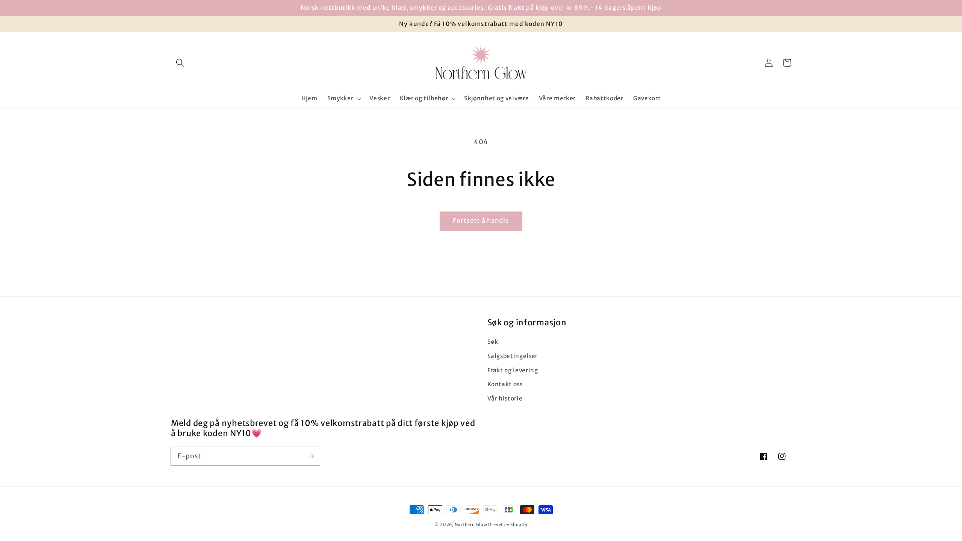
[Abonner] (311, 456)
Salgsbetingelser (512, 356)
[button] (180, 63)
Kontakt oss (505, 384)
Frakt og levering (512, 370)
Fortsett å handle (481, 221)
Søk (492, 341)
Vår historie (505, 398)
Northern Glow (471, 524)
